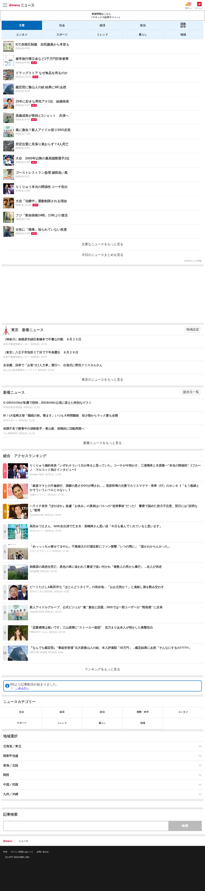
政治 (143, 25)
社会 (62, 25)
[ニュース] (21, 5)
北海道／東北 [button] (12, 746)
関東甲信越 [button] (10, 755)
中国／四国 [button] (10, 784)
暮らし (143, 34)
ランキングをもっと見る (102, 669)
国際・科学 (143, 712)
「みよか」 (22, 687)
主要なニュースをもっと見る (102, 244)
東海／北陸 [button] (10, 765)
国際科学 (183, 25)
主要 (22, 25)
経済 (102, 25)
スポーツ (62, 34)
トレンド (102, 34)
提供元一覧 (191, 392)
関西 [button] (6, 774)
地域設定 (192, 329)
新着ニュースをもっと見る (102, 443)
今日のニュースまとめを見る (102, 254)
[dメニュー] (7, 841)
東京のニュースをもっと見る (102, 379)
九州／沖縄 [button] (10, 794)
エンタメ (21, 34)
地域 (183, 34)
